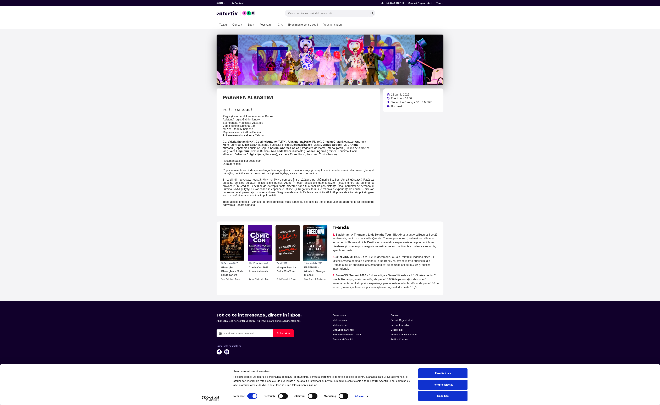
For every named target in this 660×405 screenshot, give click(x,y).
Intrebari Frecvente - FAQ (347, 334)
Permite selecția (443, 384)
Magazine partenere (344, 329)
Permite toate (443, 373)
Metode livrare (340, 324)
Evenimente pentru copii (303, 24)
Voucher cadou (332, 24)
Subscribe (283, 333)
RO (221, 3)
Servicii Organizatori (420, 3)
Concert (237, 24)
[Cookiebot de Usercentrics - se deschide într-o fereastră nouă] (211, 398)
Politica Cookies (399, 339)
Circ (280, 24)
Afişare (359, 396)
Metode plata (340, 320)
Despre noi (397, 329)
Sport (251, 24)
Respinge (443, 395)
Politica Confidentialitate (404, 334)
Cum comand (340, 315)
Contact (239, 3)
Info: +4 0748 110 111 (392, 3)
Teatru (223, 24)
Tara (439, 3)
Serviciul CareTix (400, 324)
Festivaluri (266, 24)
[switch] (283, 396)
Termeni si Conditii (343, 339)
